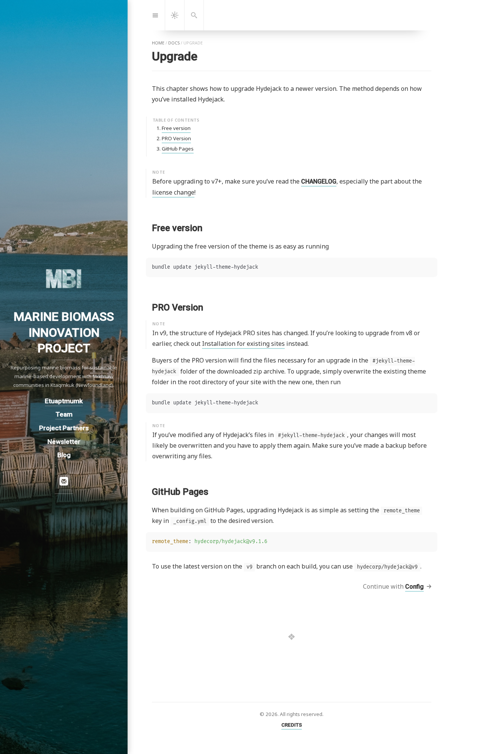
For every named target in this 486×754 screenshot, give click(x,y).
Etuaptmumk (64, 400)
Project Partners (64, 428)
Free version (176, 128)
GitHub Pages (178, 148)
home (158, 43)
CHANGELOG (318, 181)
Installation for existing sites (243, 343)
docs (174, 43)
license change (173, 192)
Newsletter (63, 441)
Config (414, 586)
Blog (64, 455)
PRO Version (176, 138)
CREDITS (291, 725)
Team (64, 414)
